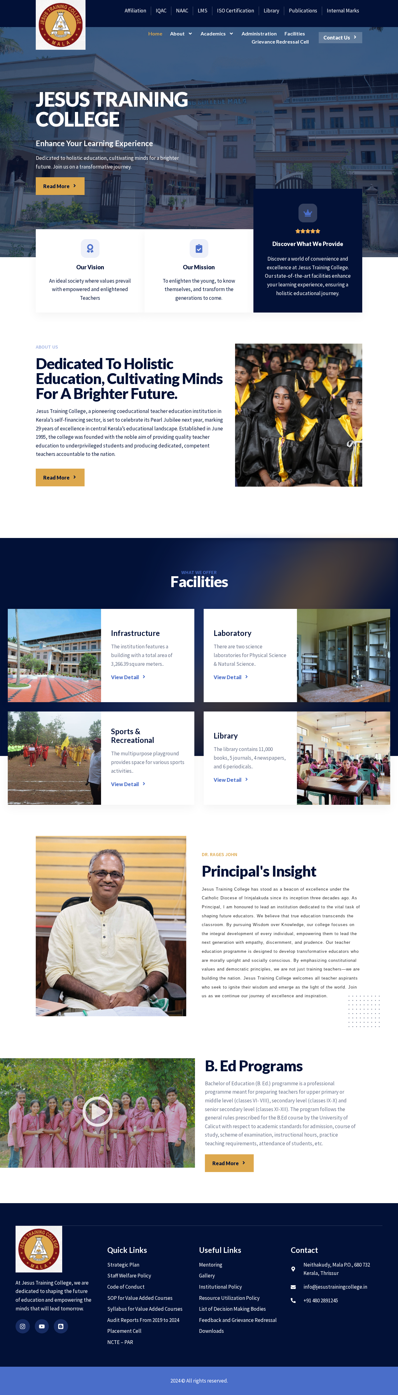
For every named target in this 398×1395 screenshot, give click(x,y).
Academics (213, 33)
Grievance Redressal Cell (280, 41)
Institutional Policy (220, 1286)
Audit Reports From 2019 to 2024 (143, 1320)
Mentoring (210, 1264)
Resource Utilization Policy (229, 1298)
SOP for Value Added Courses (140, 1298)
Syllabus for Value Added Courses (145, 1308)
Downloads (211, 1331)
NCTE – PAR (120, 1342)
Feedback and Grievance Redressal (238, 1320)
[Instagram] (23, 1326)
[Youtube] (42, 1326)
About (177, 33)
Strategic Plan (123, 1264)
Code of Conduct (126, 1286)
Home (155, 33)
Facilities (295, 33)
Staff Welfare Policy (129, 1275)
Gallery (207, 1275)
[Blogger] (61, 1326)
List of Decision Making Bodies (232, 1308)
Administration (259, 33)
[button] (97, 1113)
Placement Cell (124, 1331)
